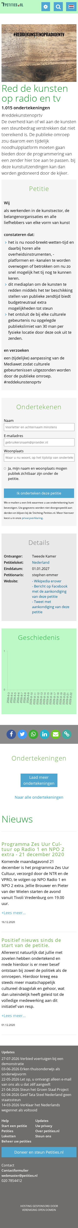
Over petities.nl (47, 1131)
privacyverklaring (32, 518)
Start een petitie (14, 1126)
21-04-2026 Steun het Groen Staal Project (35, 1089)
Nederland (40, 562)
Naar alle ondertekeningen (39, 797)
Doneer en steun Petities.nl (39, 1152)
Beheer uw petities (16, 1141)
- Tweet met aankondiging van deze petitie (50, 606)
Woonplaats (14, 451)
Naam (9, 420)
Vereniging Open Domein (39, 1210)
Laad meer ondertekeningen (38, 780)
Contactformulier (15, 1170)
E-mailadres (13, 435)
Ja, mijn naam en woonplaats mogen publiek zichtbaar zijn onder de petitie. (37, 473)
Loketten (9, 1136)
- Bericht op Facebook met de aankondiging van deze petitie (49, 591)
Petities (7, 1131)
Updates (41, 1120)
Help (5, 1120)
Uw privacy (43, 1126)
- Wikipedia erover (47, 581)
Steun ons (43, 1136)
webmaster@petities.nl (19, 1175)
